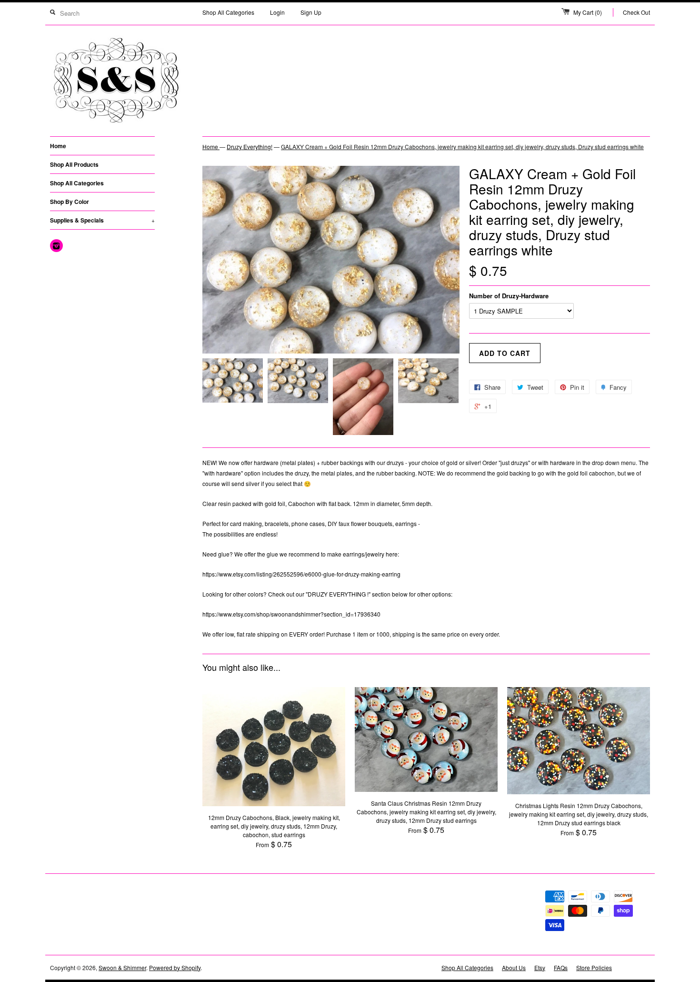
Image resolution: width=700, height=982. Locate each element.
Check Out (636, 12)
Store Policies (594, 967)
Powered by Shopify (174, 967)
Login (277, 12)
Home (58, 146)
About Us (514, 967)
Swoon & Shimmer (122, 967)
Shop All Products (74, 164)
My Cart (587, 12)
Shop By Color (69, 201)
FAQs (561, 967)
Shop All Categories (228, 12)
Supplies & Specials (102, 220)
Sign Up (310, 12)
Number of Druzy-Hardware (509, 295)
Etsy (539, 967)
